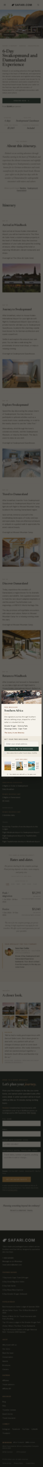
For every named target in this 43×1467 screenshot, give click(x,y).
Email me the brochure (21, 749)
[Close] (38, 694)
